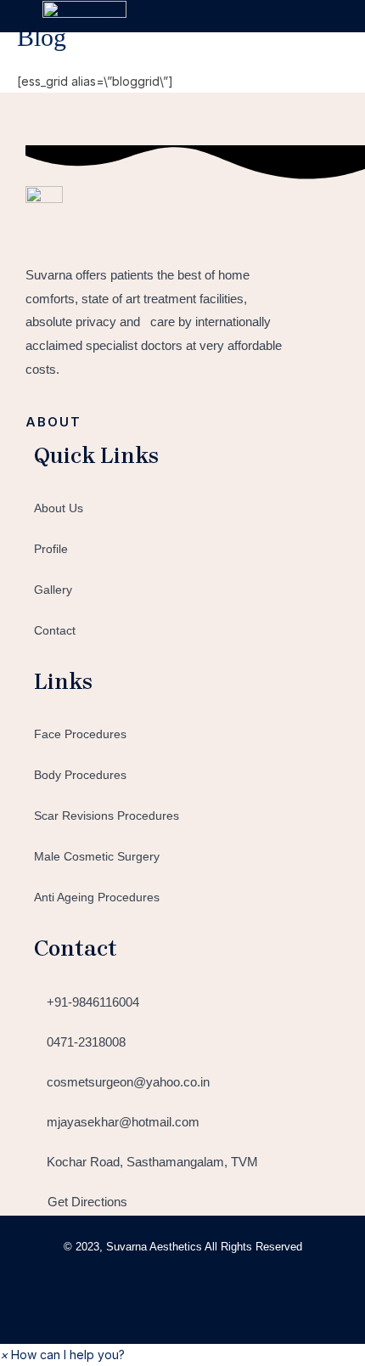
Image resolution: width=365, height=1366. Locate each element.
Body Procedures (80, 775)
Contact (55, 630)
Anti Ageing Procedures (97, 897)
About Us (58, 508)
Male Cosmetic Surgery (97, 856)
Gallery (53, 589)
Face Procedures (80, 734)
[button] (309, 16)
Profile (51, 549)
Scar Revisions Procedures (106, 815)
